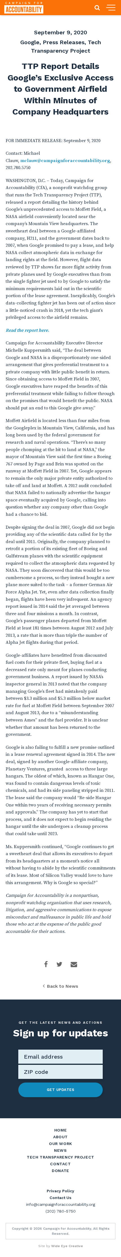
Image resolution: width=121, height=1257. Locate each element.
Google (29, 42)
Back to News (62, 986)
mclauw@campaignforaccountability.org (65, 160)
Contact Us (60, 1197)
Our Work (60, 1143)
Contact (60, 1164)
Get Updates (61, 1090)
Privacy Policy (60, 1191)
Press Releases (63, 42)
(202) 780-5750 (61, 1211)
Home (60, 1130)
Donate (60, 1170)
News (60, 1150)
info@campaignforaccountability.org (60, 1204)
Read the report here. (27, 330)
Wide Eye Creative (67, 1246)
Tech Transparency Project (60, 1157)
